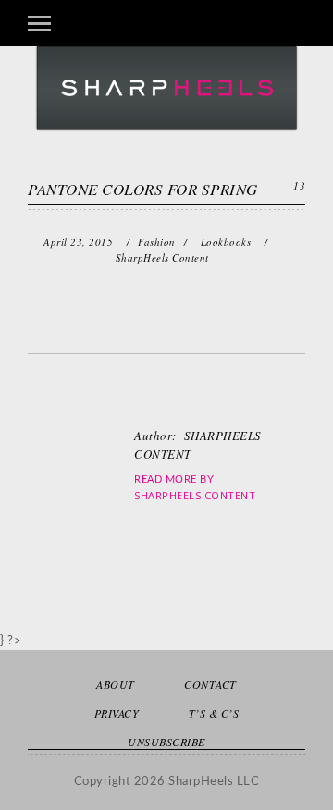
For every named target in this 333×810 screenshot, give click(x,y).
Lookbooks (226, 242)
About (115, 684)
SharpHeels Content (194, 495)
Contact (210, 684)
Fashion (157, 242)
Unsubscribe (166, 741)
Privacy (117, 713)
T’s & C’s (214, 713)
